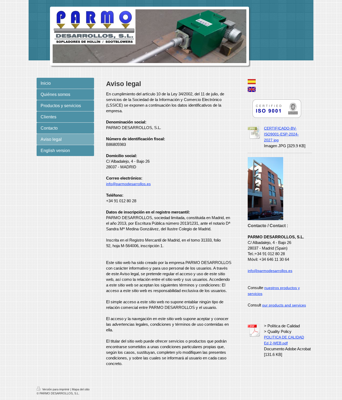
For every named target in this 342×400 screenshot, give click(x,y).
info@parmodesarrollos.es (128, 184)
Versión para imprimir (55, 389)
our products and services (284, 305)
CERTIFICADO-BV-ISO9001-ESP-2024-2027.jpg (281, 134)
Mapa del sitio (81, 389)
